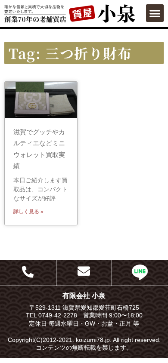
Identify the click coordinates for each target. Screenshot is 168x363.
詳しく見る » (28, 212)
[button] (155, 13)
